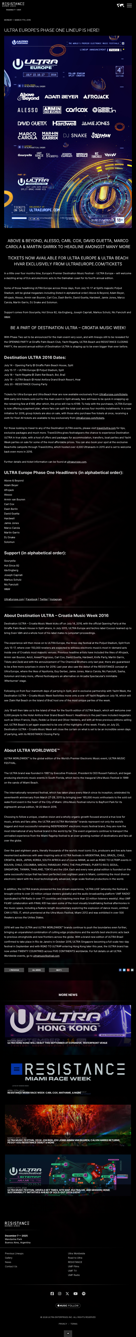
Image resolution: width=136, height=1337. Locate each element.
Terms (73, 1324)
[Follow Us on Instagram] (59, 1294)
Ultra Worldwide (76, 1253)
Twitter (44, 599)
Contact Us (11, 1266)
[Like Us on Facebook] (52, 1294)
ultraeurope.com (76, 461)
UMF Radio (74, 1275)
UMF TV (72, 1270)
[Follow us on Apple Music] (68, 1305)
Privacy (63, 1324)
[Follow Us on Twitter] (67, 1294)
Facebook (31, 599)
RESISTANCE (75, 1262)
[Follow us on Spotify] (83, 1294)
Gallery (8, 1257)
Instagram (56, 599)
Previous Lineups (14, 1253)
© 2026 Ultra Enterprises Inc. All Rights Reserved (68, 1317)
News (8, 1262)
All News (36, 970)
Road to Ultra (75, 1257)
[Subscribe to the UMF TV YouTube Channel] (75, 1294)
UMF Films (73, 1266)
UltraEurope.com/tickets (113, 394)
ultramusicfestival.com (46, 955)
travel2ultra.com (106, 428)
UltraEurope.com (14, 599)
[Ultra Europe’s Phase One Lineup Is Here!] (68, 227)
